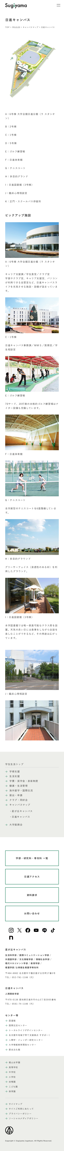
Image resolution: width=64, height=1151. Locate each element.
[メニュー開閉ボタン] (56, 5)
